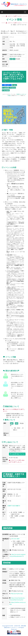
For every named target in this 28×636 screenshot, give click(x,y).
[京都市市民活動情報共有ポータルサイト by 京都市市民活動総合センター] (14, 5)
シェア (7, 85)
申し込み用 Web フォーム (17, 454)
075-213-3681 (15, 539)
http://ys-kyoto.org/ (17, 593)
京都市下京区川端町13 (13, 505)
